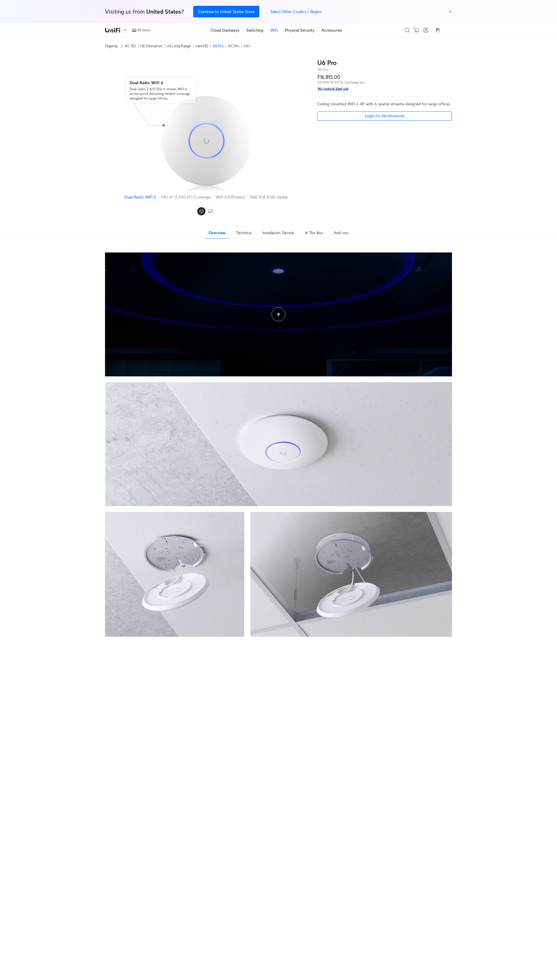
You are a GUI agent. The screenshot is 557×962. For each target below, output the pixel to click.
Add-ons (341, 232)
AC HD (130, 46)
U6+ (247, 46)
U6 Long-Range (179, 46)
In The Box (314, 232)
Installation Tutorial (278, 232)
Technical (243, 232)
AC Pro (233, 46)
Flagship (111, 46)
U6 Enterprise (151, 46)
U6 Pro (218, 46)
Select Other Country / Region (296, 11)
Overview (217, 232)
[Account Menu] (426, 30)
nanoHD (202, 46)
